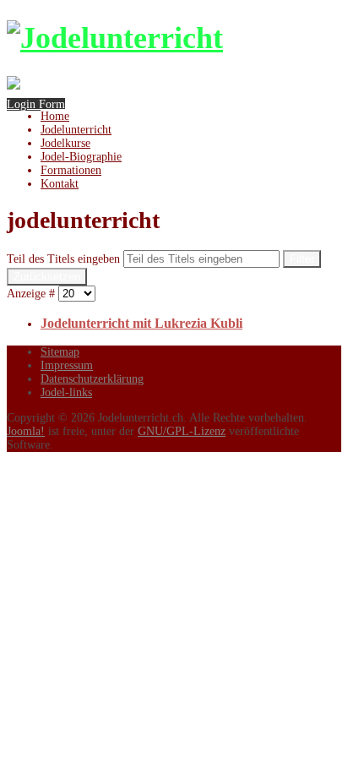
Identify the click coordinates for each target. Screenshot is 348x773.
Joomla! (26, 431)
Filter (302, 259)
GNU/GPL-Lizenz (182, 431)
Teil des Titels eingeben (65, 259)
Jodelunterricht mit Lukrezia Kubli (141, 323)
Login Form (36, 104)
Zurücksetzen (47, 276)
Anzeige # (32, 293)
